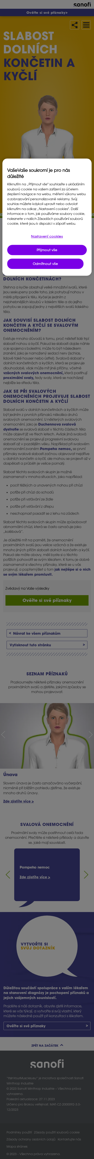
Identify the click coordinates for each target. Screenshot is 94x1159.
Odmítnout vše (45, 264)
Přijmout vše (47, 250)
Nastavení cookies (47, 236)
